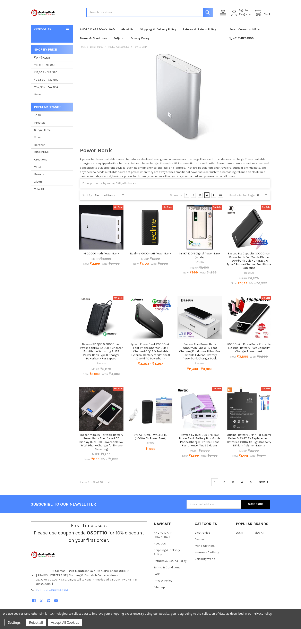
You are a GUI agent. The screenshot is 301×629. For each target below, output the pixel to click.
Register (245, 14)
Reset (38, 94)
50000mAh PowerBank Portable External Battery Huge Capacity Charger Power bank (248, 347)
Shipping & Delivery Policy (158, 29)
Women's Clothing (207, 552)
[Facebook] (34, 600)
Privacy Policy (140, 38)
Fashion (200, 539)
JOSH (37, 115)
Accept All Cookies (65, 622)
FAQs (117, 38)
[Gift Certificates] (224, 13)
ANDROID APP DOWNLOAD (97, 29)
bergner (39, 145)
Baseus (39, 174)
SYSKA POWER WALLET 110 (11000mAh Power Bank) (150, 436)
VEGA (37, 167)
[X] (41, 600)
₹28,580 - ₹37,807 (46, 79)
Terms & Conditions (93, 38)
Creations (40, 159)
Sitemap (159, 587)
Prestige (39, 122)
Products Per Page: (242, 195)
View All (39, 189)
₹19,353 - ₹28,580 (46, 72)
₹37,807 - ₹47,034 (46, 87)
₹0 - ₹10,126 (42, 57)
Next (262, 482)
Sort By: (87, 195)
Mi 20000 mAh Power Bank (101, 253)
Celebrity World (205, 559)
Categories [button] (42, 29)
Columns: (176, 195)
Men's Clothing (205, 546)
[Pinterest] (48, 600)
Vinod (38, 137)
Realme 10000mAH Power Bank (150, 253)
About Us (127, 29)
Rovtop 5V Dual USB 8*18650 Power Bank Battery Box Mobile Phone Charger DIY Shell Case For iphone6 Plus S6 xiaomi (199, 440)
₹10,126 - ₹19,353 (44, 65)
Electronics (202, 532)
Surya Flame (42, 130)
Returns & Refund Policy (199, 29)
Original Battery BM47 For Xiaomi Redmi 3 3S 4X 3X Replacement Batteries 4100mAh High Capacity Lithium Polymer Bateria (249, 440)
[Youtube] (56, 600)
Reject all (36, 622)
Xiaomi (38, 181)
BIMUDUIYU (41, 152)
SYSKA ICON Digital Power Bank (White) (199, 255)
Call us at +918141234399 (52, 590)
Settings (14, 622)
